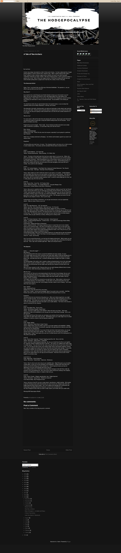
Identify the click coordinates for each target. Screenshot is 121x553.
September (28, 505)
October (27, 503)
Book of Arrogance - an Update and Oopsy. (35, 511)
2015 (25, 497)
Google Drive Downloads (83, 79)
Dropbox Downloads (82, 71)
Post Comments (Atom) (51, 454)
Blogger (68, 541)
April (26, 526)
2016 (25, 495)
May (26, 524)
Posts (93, 109)
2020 (25, 486)
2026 (25, 474)
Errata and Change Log (83, 73)
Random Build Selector (83, 88)
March (27, 528)
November (27, 501)
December (27, 498)
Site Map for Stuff (81, 91)
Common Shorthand (82, 68)
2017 (25, 492)
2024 (25, 478)
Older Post (69, 450)
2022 (25, 482)
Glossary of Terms (82, 76)
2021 (25, 484)
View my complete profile (91, 142)
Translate (33, 467)
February (27, 530)
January (27, 532)
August (27, 517)
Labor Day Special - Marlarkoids (32, 515)
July (26, 520)
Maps (78, 81)
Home (48, 450)
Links (78, 93)
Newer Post (27, 450)
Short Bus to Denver (30, 509)
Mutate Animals (28, 506)
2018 (25, 490)
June (26, 522)
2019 (25, 488)
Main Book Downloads (83, 62)
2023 (25, 480)
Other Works (80, 96)
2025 (25, 476)
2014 (25, 535)
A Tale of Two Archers (30, 513)
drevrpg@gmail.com (94, 128)
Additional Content (82, 65)
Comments (94, 112)
